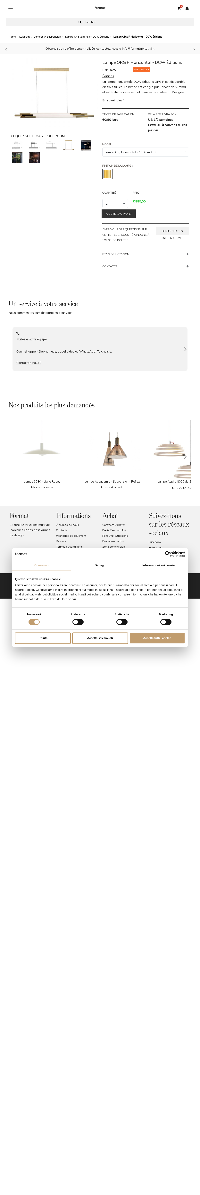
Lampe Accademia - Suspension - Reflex (112, 481)
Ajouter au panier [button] (118, 213)
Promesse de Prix (113, 541)
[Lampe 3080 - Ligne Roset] (41, 449)
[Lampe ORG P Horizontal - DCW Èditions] (54, 93)
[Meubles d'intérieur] (100, 7)
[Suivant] (185, 349)
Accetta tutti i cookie (157, 638)
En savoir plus (112, 100)
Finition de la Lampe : (117, 165)
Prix (136, 192)
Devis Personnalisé (114, 530)
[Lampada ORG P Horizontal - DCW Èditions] (17, 145)
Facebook (155, 542)
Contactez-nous (27, 363)
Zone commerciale (114, 546)
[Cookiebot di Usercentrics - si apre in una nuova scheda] (168, 554)
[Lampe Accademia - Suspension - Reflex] (112, 449)
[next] (185, 457)
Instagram (155, 547)
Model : (107, 144)
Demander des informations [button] (172, 232)
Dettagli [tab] (100, 565)
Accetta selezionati (100, 638)
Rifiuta (42, 638)
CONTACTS (109, 266)
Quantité (109, 192)
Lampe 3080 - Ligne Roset (42, 481)
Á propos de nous (67, 525)
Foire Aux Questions (115, 535)
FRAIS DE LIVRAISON (115, 254)
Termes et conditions (69, 546)
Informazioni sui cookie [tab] (158, 565)
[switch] (78, 622)
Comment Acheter (113, 525)
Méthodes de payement (71, 535)
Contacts (62, 530)
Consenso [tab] (41, 565)
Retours (61, 541)
